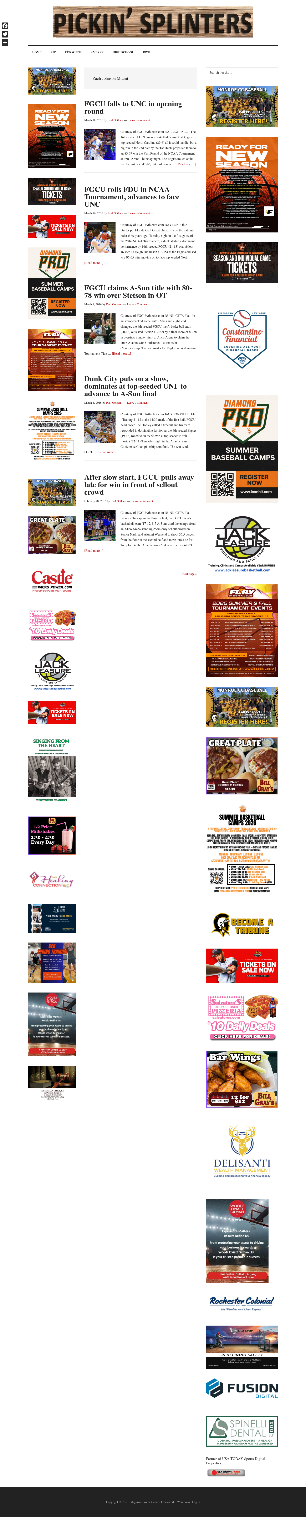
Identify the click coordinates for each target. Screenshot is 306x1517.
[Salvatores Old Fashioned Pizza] (242, 1039)
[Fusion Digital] (242, 1396)
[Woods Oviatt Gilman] (237, 1281)
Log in (196, 1502)
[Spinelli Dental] (242, 1445)
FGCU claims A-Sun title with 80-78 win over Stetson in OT (138, 291)
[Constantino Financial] (242, 384)
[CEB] (52, 981)
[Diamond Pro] (242, 502)
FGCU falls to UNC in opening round (133, 107)
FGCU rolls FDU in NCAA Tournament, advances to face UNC (131, 196)
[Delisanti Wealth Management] (242, 1188)
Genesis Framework (163, 1502)
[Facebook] (5, 26)
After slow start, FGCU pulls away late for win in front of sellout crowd (139, 484)
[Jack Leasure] (242, 573)
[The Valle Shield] (242, 1367)
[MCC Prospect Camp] (242, 125)
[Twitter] (5, 34)
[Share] (5, 42)
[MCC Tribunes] (242, 937)
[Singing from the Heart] (52, 805)
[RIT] (242, 281)
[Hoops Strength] (242, 893)
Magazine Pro (139, 1502)
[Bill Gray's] (242, 793)
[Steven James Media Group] (52, 931)
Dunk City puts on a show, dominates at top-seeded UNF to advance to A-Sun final (135, 386)
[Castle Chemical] (52, 597)
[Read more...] (186, 164)
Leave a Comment (139, 120)
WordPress (183, 1502)
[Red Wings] (242, 981)
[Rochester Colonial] (242, 1314)
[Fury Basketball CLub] (242, 231)
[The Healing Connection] (52, 893)
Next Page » (189, 574)
